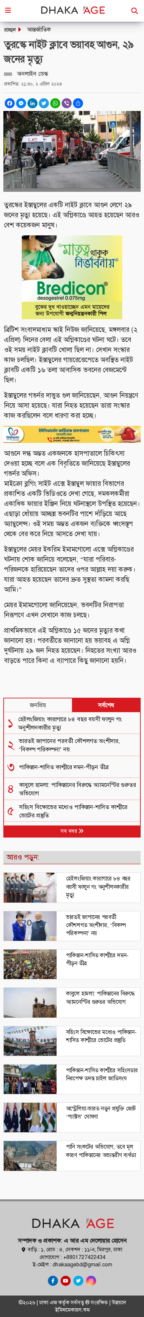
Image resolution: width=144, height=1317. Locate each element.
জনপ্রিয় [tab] (38, 705)
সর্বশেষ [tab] (106, 705)
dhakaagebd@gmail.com (82, 1264)
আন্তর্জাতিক (39, 29)
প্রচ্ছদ (10, 30)
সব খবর (69, 831)
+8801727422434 (84, 1257)
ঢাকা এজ (48, 1302)
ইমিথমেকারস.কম (72, 1309)
